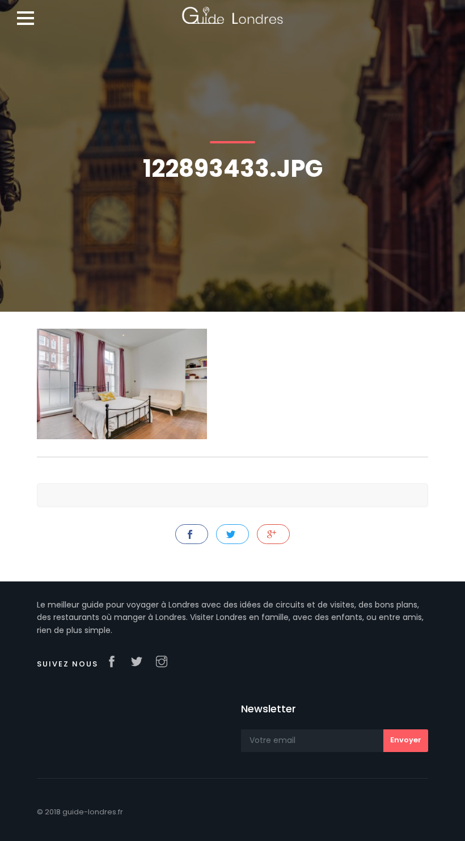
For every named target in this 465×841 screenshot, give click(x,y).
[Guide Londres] (232, 11)
